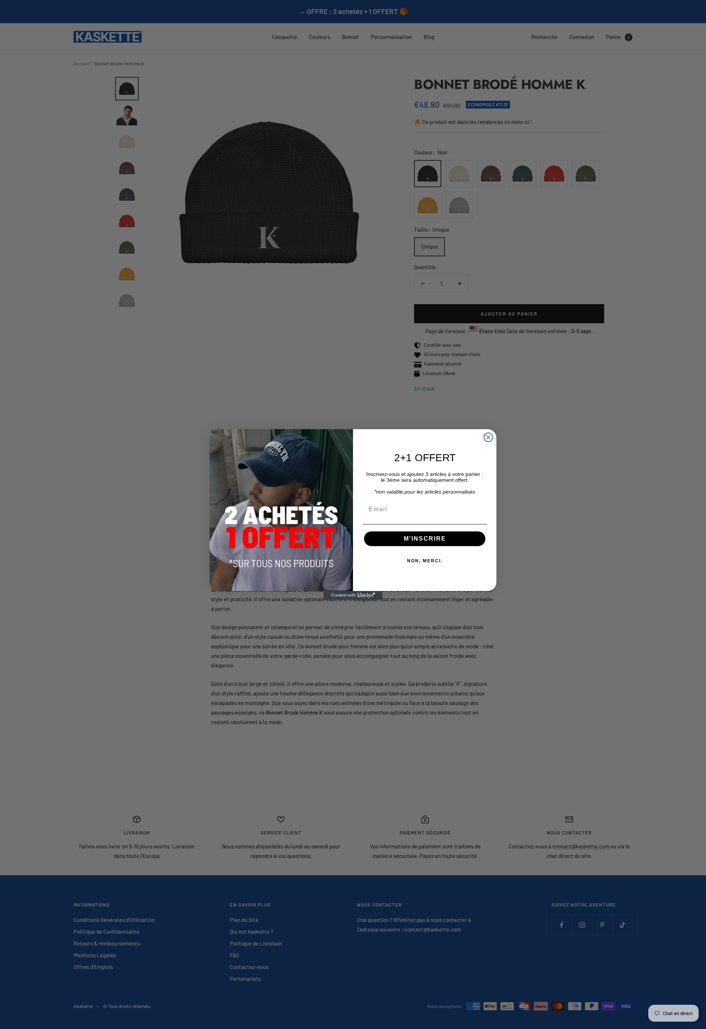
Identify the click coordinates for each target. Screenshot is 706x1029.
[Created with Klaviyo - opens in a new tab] (353, 595)
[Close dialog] (488, 437)
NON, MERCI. (425, 560)
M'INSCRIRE (425, 538)
